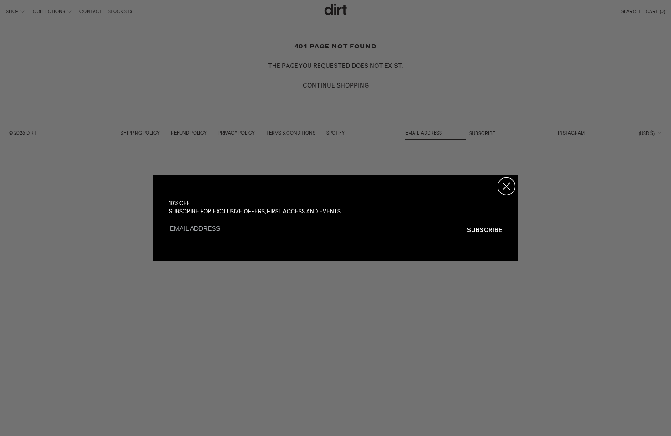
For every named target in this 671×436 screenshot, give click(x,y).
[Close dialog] (506, 186)
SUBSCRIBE (485, 230)
